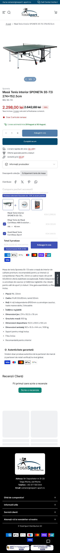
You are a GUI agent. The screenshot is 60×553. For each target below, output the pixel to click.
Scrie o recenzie (30, 390)
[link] (15, 182)
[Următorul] (34, 79)
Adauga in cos (44, 245)
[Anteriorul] (26, 79)
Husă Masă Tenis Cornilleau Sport (15, 233)
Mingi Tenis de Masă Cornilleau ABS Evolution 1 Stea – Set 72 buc (19, 222)
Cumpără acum (30, 141)
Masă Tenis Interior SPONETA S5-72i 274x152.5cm (16, 215)
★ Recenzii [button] (57, 279)
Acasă (8, 24)
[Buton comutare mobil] (4, 12)
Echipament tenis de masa (34, 173)
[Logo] (30, 12)
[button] (9, 12)
